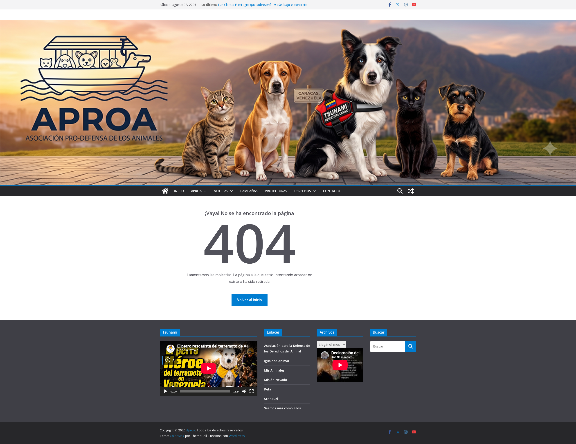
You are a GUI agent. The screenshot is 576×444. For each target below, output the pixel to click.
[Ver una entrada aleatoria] (410, 191)
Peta (267, 389)
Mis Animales (274, 370)
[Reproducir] (165, 391)
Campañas (249, 191)
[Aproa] (165, 191)
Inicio (179, 191)
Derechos (302, 191)
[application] (208, 368)
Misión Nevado (275, 380)
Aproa (196, 191)
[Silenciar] (244, 391)
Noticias (221, 191)
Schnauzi (271, 399)
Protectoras (276, 191)
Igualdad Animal (276, 361)
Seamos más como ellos (282, 408)
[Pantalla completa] (251, 391)
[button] (204, 191)
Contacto (331, 191)
